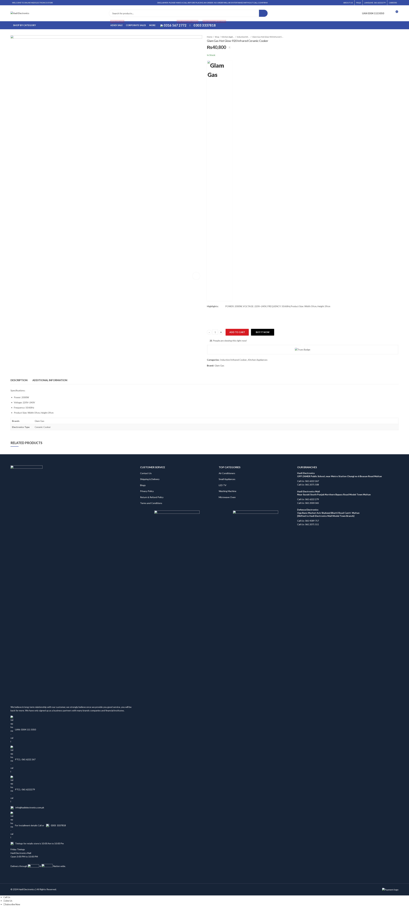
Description (19, 380)
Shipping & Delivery (149, 479)
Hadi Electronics (27, 889)
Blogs (143, 485)
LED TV (222, 485)
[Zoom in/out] (23, 912)
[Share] (36, 912)
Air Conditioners (227, 473)
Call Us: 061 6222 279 (308, 499)
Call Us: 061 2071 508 (308, 484)
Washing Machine (227, 491)
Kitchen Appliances (228, 37)
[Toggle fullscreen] (29, 912)
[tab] (19, 380)
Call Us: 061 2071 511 (308, 524)
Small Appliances (227, 479)
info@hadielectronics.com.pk (29, 807)
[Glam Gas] (219, 180)
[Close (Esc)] (42, 912)
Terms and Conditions (151, 503)
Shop (217, 37)
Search (263, 13)
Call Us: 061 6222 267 (308, 481)
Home (209, 37)
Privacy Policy (147, 491)
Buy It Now (263, 332)
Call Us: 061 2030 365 (308, 503)
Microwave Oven (227, 497)
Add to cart (237, 332)
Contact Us (146, 473)
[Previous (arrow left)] (25, 917)
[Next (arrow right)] (34, 917)
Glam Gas (219, 365)
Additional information (49, 380)
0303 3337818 (58, 825)
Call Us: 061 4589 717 (308, 520)
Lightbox (196, 276)
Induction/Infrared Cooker (243, 37)
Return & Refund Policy (151, 497)
